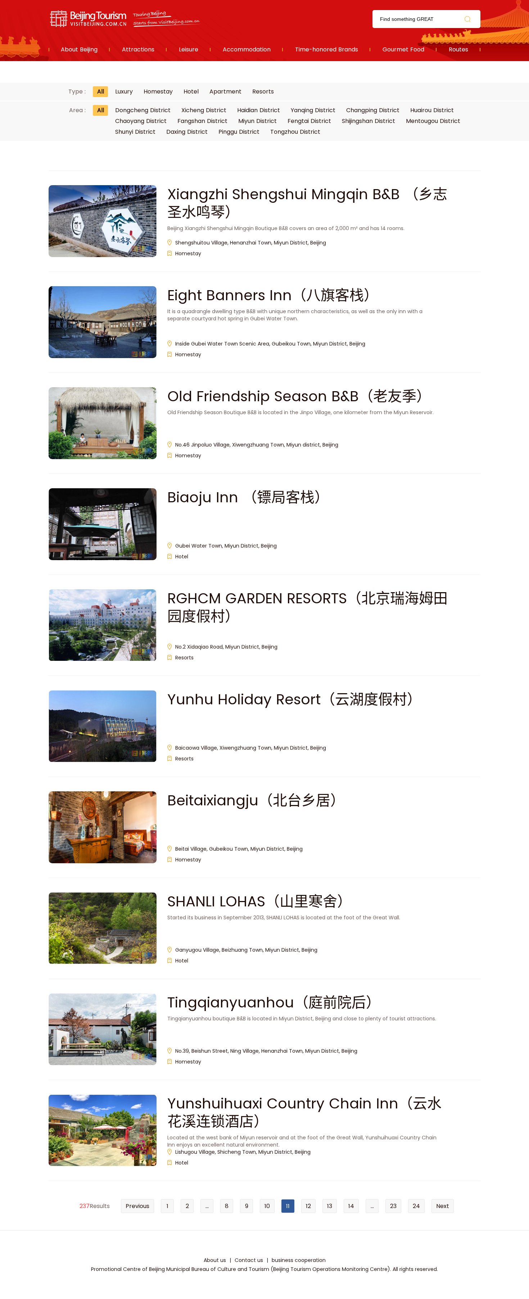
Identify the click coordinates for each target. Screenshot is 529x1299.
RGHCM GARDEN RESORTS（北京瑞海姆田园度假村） (307, 607)
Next (442, 1206)
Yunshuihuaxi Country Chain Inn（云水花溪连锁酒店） (304, 1112)
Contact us (249, 1260)
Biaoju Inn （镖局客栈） (248, 497)
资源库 (126, 18)
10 (267, 1206)
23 (393, 1206)
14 (351, 1206)
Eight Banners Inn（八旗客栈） (272, 295)
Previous (137, 1206)
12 (308, 1206)
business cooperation (299, 1260)
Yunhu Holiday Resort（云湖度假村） (294, 699)
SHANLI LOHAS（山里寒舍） (259, 901)
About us (215, 1260)
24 (416, 1206)
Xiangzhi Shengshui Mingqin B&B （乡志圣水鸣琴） (307, 203)
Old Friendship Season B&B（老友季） (299, 396)
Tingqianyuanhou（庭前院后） (273, 1002)
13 (329, 1206)
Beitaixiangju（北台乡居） (256, 800)
